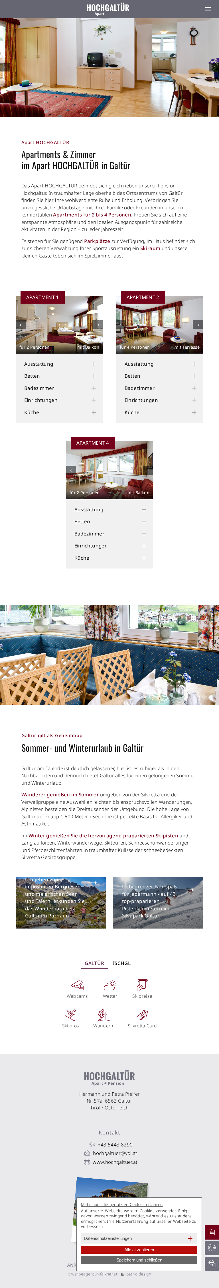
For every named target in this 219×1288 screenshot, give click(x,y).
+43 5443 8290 (115, 1144)
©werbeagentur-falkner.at (92, 1274)
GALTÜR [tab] (94, 963)
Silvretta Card (142, 1026)
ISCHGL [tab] (122, 963)
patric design (138, 1274)
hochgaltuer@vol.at (115, 1153)
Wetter (110, 996)
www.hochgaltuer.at (115, 1162)
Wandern (103, 1026)
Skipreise (142, 996)
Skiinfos (70, 1026)
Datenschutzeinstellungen (108, 1238)
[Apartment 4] (109, 470)
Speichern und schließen (139, 1260)
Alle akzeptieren (139, 1249)
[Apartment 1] (59, 324)
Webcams (77, 996)
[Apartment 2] (159, 324)
